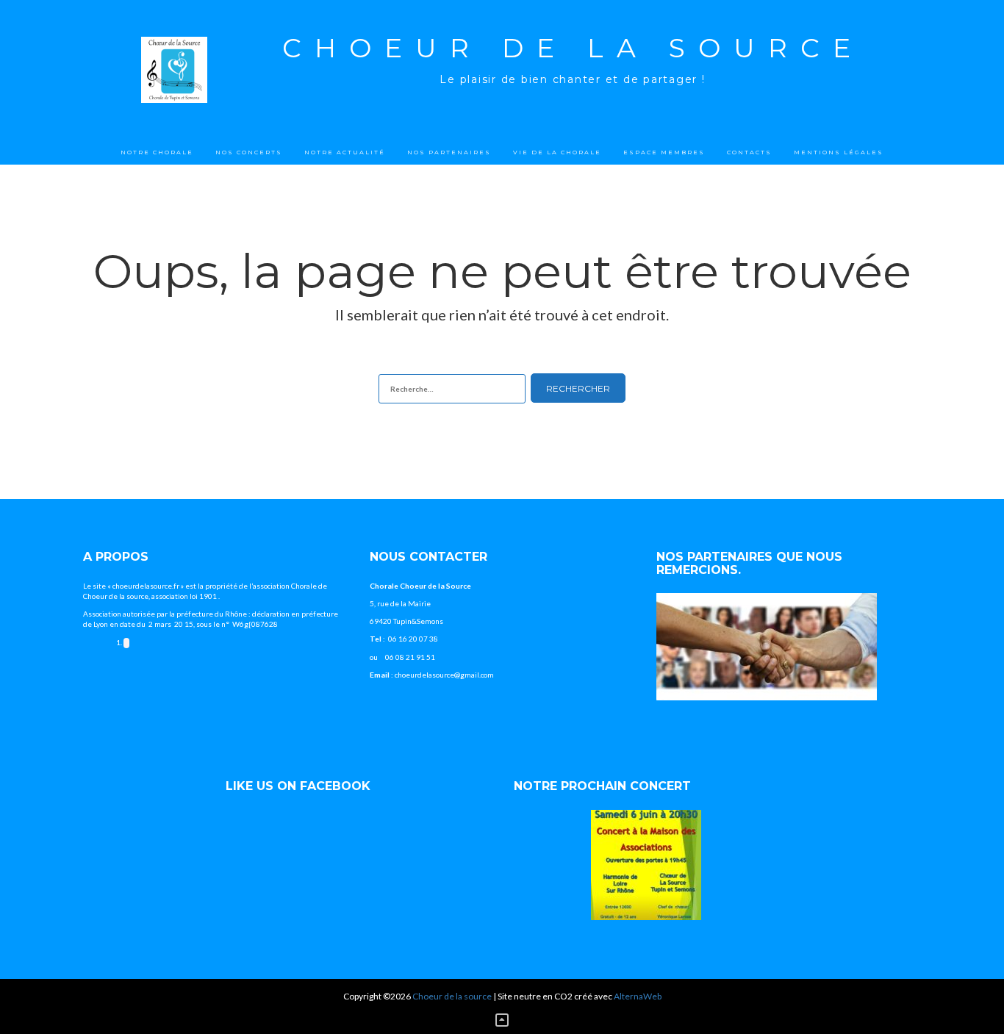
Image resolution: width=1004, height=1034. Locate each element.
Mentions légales (838, 152)
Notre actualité (344, 152)
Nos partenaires (449, 152)
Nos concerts (248, 152)
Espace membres (664, 152)
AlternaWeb (637, 996)
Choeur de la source (573, 48)
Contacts (749, 152)
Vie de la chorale (557, 152)
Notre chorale (157, 152)
